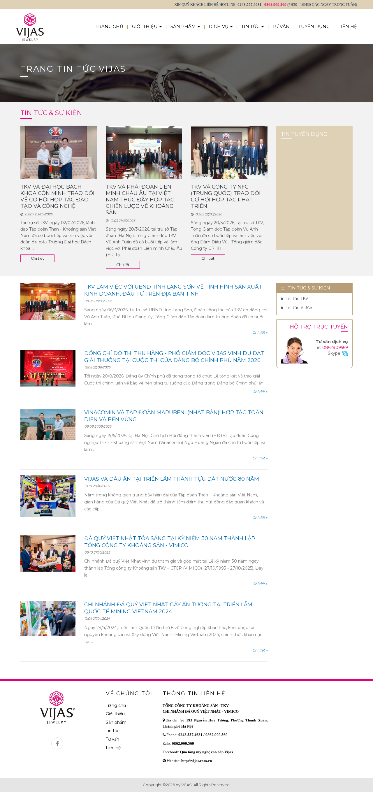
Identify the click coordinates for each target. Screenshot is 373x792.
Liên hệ (113, 747)
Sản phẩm (116, 722)
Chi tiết (37, 258)
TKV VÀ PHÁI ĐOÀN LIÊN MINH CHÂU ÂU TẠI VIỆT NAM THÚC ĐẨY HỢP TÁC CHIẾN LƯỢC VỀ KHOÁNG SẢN (140, 200)
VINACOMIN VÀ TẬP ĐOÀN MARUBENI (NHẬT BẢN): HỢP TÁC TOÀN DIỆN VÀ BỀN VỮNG (173, 416)
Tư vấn (112, 739)
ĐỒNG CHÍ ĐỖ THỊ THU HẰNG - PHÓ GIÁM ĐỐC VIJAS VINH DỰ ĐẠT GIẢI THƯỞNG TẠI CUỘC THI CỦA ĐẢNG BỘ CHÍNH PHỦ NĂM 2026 (174, 356)
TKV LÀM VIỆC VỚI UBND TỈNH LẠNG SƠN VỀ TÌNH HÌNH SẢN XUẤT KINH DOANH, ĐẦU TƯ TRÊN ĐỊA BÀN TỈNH (173, 290)
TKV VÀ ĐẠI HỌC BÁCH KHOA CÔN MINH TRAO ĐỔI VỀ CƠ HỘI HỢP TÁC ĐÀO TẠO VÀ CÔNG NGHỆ (57, 196)
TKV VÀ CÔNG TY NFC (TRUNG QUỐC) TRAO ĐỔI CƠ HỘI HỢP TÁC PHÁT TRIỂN (226, 196)
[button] (147, 26)
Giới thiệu (115, 714)
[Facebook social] (57, 743)
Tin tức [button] (251, 26)
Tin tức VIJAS (298, 307)
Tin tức (112, 730)
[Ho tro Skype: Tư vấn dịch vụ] (345, 353)
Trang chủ (116, 705)
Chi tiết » (259, 332)
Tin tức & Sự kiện (307, 288)
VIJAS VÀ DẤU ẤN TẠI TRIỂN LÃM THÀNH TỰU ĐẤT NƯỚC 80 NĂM (171, 479)
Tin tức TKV (296, 298)
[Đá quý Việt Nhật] (30, 16)
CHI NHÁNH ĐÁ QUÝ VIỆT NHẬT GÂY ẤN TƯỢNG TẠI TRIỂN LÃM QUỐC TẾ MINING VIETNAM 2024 (168, 608)
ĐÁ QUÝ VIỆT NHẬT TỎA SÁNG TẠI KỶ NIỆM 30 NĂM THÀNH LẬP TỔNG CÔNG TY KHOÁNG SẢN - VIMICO (169, 542)
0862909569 (335, 347)
